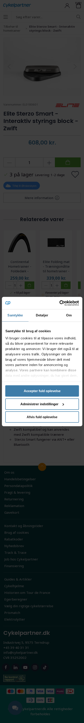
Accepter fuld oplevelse (42, 391)
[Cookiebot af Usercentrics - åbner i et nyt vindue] (60, 303)
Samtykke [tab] (15, 315)
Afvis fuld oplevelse (42, 417)
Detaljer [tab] (42, 315)
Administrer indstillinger (39, 404)
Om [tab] (69, 315)
